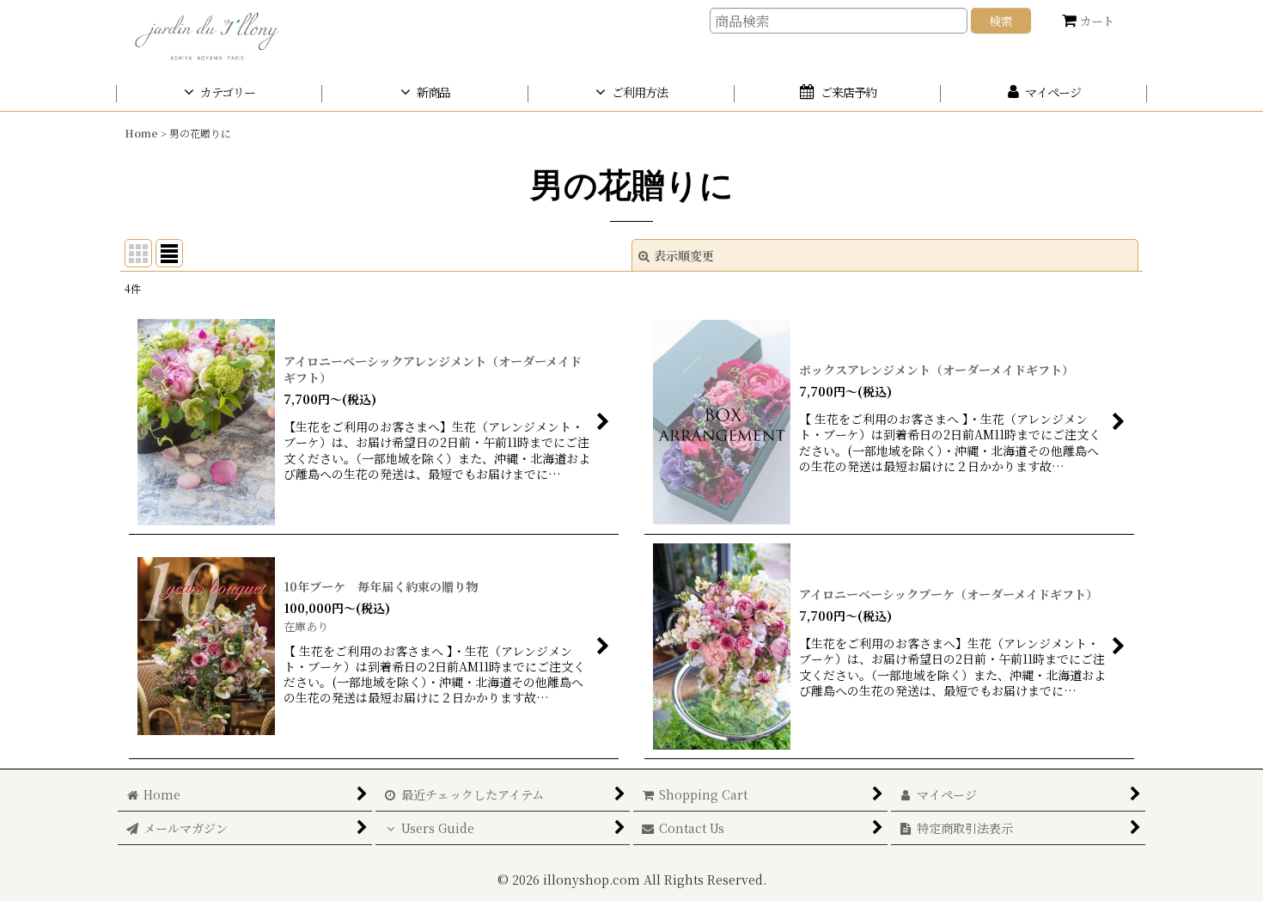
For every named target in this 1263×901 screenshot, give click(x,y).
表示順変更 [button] (684, 255)
